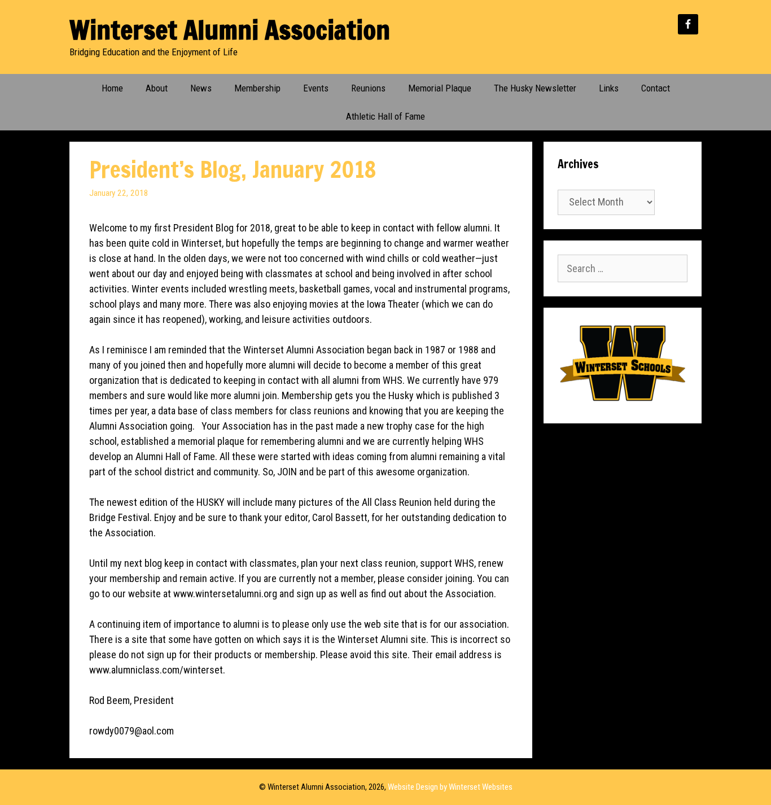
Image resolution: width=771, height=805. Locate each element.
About (157, 88)
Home (112, 88)
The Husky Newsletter (535, 88)
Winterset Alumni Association (229, 29)
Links (609, 88)
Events (315, 88)
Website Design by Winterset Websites (450, 787)
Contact (655, 88)
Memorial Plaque (439, 88)
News (201, 88)
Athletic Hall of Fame (385, 116)
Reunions (368, 88)
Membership (257, 88)
